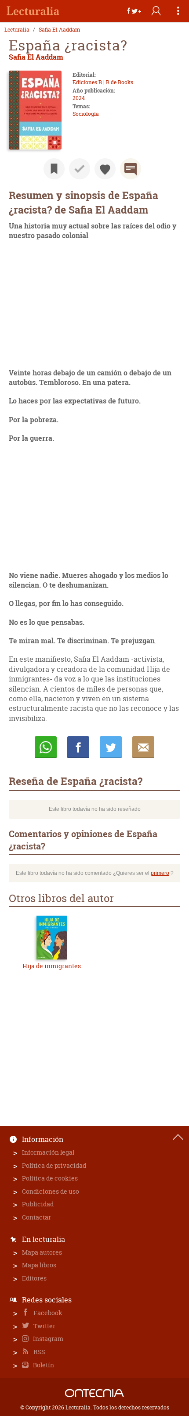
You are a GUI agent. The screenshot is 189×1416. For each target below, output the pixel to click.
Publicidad (38, 1204)
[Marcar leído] (79, 168)
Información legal (48, 1152)
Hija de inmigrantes (51, 966)
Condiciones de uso (50, 1191)
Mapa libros (39, 1265)
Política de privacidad (54, 1165)
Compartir (78, 747)
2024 (79, 98)
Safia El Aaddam (59, 29)
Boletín (43, 1365)
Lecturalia (16, 29)
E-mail (143, 747)
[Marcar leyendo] (54, 168)
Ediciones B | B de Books (103, 82)
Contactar (36, 1217)
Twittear (111, 747)
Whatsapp (46, 747)
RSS (38, 1352)
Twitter (43, 1326)
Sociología (86, 114)
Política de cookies (50, 1178)
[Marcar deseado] (105, 168)
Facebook (47, 1313)
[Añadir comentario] (130, 168)
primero (160, 873)
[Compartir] (134, 11)
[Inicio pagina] (178, 1137)
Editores (34, 1278)
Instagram (47, 1338)
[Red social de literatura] (33, 11)
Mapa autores (42, 1252)
